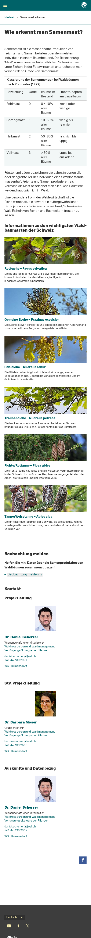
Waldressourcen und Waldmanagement (29, 647)
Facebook (18, 925)
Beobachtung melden (23, 574)
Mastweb (9, 17)
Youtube (9, 925)
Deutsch (11, 917)
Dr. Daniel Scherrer (21, 637)
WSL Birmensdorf (15, 666)
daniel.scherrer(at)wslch (20, 656)
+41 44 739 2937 (15, 660)
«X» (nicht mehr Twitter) (27, 925)
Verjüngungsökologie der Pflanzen (26, 650)
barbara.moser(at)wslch (20, 741)
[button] (83, 860)
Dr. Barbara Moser (20, 722)
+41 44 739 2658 (15, 745)
